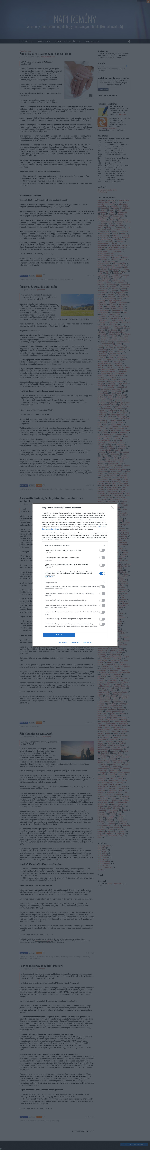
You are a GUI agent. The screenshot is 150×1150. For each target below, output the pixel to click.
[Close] (113, 508)
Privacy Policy (87, 642)
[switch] (102, 550)
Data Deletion (62, 642)
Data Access (75, 642)
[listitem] (75, 545)
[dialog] (75, 575)
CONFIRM (59, 635)
